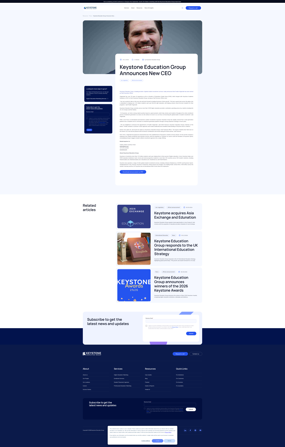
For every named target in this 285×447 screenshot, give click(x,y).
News (173, 235)
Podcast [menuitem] (147, 382)
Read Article (157, 224)
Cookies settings (145, 441)
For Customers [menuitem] (180, 378)
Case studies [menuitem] (148, 375)
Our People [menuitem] (86, 378)
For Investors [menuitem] (179, 382)
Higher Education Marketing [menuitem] (121, 375)
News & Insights (149, 8)
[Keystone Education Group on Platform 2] (190, 430)
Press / (90, 16)
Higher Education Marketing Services (96, 98)
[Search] (182, 8)
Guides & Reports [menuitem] (149, 386)
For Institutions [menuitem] (180, 375)
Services (126, 8)
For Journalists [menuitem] (179, 386)
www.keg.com (123, 150)
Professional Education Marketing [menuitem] (122, 386)
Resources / (85, 16)
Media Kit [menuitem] (147, 389)
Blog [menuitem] (146, 378)
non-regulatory (124, 80)
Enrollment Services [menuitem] (119, 378)
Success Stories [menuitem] (87, 389)
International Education (161, 235)
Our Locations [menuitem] (86, 382)
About (132, 8)
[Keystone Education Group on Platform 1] (185, 430)
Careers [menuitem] (85, 386)
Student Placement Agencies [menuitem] (121, 382)
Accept (157, 441)
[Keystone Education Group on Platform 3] (195, 430)
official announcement (137, 80)
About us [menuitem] (85, 375)
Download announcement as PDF (133, 172)
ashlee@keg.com (124, 146)
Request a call (193, 8)
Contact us (196, 354)
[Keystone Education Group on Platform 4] (200, 430)
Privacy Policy (168, 432)
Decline (169, 441)
